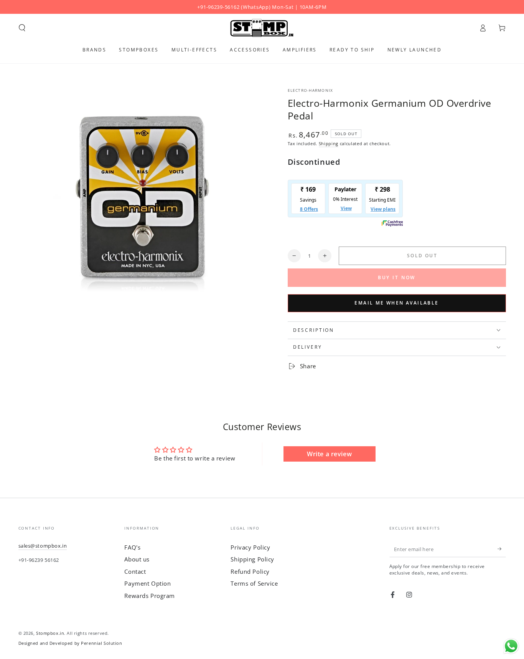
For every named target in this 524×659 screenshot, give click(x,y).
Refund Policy (250, 571)
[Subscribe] (502, 549)
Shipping (328, 143)
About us (137, 559)
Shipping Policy (252, 559)
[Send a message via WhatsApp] (511, 646)
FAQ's (132, 547)
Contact (135, 571)
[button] (22, 28)
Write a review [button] (329, 454)
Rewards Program (149, 595)
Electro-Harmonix (310, 90)
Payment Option (147, 583)
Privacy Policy (250, 547)
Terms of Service (254, 583)
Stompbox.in (50, 633)
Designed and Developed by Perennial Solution (70, 643)
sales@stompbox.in (42, 545)
